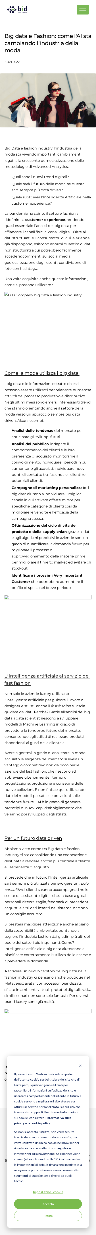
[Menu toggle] (84, 10)
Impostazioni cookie (48, 1192)
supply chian (55, 532)
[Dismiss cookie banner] (80, 1065)
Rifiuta (48, 1216)
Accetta (48, 1204)
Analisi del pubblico (30, 444)
